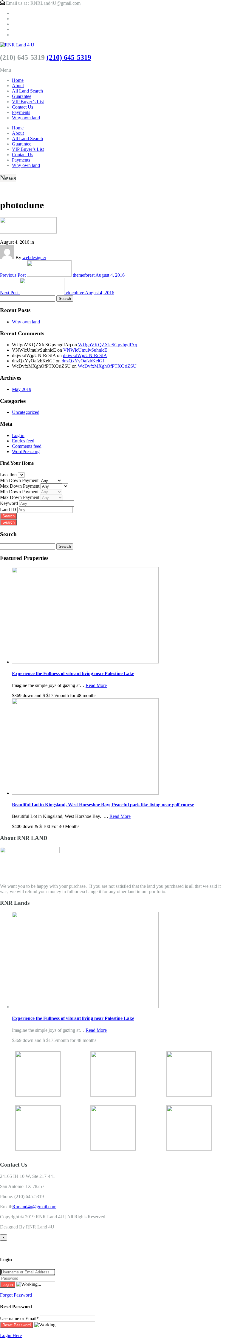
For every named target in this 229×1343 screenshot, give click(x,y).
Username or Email (19, 1318)
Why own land (26, 117)
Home (18, 80)
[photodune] (28, 231)
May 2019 (21, 389)
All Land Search (27, 90)
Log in (18, 435)
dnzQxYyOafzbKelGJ (83, 360)
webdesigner (34, 257)
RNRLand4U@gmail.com (55, 3)
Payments (21, 112)
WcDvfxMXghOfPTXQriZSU (107, 366)
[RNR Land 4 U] (17, 44)
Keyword (9, 503)
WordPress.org (26, 451)
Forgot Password (16, 1294)
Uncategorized (25, 412)
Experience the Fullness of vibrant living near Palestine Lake (73, 673)
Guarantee (21, 96)
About (18, 85)
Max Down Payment (20, 486)
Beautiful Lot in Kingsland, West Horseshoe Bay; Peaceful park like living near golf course (103, 804)
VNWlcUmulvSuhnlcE (85, 350)
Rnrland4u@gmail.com (34, 1206)
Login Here (11, 1335)
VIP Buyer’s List (28, 101)
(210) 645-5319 (69, 57)
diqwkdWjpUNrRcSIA (85, 355)
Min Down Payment (20, 480)
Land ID (8, 509)
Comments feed (26, 446)
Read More (96, 685)
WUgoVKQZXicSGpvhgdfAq (107, 344)
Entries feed (23, 440)
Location (9, 474)
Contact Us (22, 106)
